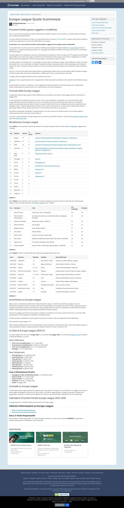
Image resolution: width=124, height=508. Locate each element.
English (26, 478)
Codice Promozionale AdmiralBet (102, 28)
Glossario (88, 473)
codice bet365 (61, 39)
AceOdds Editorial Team (19, 23)
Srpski (92, 478)
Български (65, 478)
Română (72, 478)
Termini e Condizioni (78, 473)
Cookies (68, 473)
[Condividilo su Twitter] (93, 62)
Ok (67, 505)
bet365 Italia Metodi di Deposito (72, 446)
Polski (77, 478)
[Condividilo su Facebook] (97, 62)
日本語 (55, 478)
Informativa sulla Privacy (57, 473)
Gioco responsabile (97, 473)
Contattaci (34, 473)
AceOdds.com (18, 452)
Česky (60, 478)
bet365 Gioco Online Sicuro (21, 445)
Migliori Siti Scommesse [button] (54, 5)
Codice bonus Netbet (98, 25)
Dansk (88, 478)
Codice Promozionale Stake (100, 22)
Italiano (50, 478)
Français (97, 478)
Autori (47, 473)
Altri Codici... (95, 33)
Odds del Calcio (25, 14)
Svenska (82, 478)
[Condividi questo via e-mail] (100, 62)
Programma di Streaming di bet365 (74, 5)
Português (32, 478)
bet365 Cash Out (43, 445)
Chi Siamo (42, 473)
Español (38, 478)
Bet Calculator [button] (25, 5)
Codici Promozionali (38, 5)
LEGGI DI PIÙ (60, 505)
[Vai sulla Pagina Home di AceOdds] (13, 5)
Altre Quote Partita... (98, 53)
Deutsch (44, 478)
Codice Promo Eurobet (98, 30)
